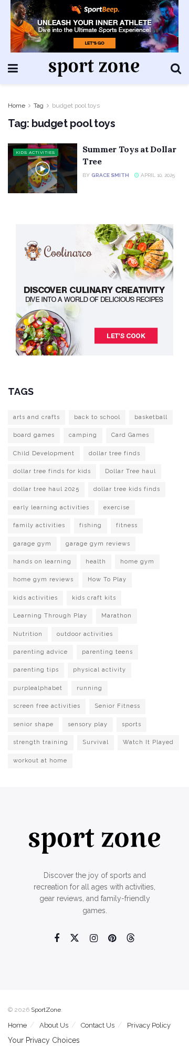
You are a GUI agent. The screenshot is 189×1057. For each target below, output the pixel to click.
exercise (116, 507)
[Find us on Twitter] (74, 938)
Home (16, 105)
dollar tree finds (114, 453)
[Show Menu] (13, 68)
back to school (97, 417)
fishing (90, 525)
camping (83, 435)
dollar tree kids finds (126, 489)
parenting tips (36, 669)
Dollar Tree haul (130, 471)
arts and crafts (36, 417)
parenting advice (40, 651)
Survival (95, 742)
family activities (39, 525)
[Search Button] (176, 68)
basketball (150, 417)
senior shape (33, 724)
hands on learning (42, 561)
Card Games (130, 435)
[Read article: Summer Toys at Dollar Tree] (42, 168)
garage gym (32, 543)
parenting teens (107, 651)
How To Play (107, 579)
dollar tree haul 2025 (46, 489)
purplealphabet (37, 688)
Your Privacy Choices (44, 1040)
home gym (137, 561)
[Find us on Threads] (131, 938)
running (89, 688)
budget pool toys (76, 105)
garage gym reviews (98, 543)
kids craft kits (94, 597)
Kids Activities (35, 152)
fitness (127, 525)
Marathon (116, 615)
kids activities (35, 597)
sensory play (88, 724)
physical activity (99, 669)
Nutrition (28, 634)
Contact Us (97, 1025)
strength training (40, 742)
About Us (53, 1025)
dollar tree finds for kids (52, 471)
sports (131, 724)
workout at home (40, 760)
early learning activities (51, 507)
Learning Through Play (50, 615)
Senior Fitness (117, 706)
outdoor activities (85, 634)
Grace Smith (110, 175)
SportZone (46, 1009)
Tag (39, 105)
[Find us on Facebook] (56, 939)
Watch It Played (148, 742)
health (96, 561)
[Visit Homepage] (94, 68)
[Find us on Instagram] (94, 939)
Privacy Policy (149, 1025)
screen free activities (46, 706)
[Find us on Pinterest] (112, 939)
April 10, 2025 (157, 175)
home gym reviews (43, 579)
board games (34, 435)
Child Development (44, 453)
